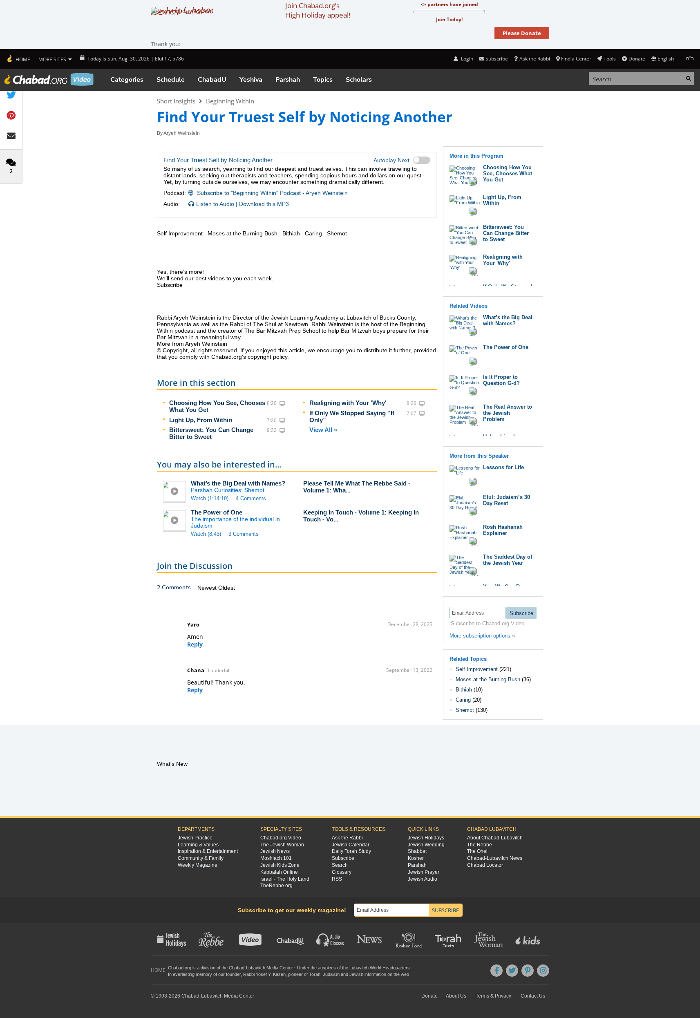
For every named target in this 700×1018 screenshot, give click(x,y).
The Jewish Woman (282, 845)
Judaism (331, 974)
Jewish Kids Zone (280, 865)
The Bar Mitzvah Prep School (282, 330)
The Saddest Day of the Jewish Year (507, 560)
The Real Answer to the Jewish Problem (507, 413)
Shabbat (417, 851)
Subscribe (343, 858)
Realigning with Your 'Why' (348, 402)
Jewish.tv (251, 939)
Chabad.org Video (280, 838)
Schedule (171, 79)
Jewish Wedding (426, 845)
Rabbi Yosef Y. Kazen (264, 974)
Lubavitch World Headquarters (379, 967)
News (370, 939)
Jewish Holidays (426, 838)
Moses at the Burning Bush (488, 679)
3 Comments (243, 534)
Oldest (226, 587)
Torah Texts (449, 939)
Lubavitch (255, 967)
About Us (456, 996)
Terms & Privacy (493, 996)
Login (466, 58)
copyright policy (267, 357)
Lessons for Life (503, 467)
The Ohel (477, 851)
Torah (314, 974)
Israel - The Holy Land (284, 879)
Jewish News (275, 851)
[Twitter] (512, 970)
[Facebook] (496, 970)
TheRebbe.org (276, 885)
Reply (195, 644)
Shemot (465, 710)
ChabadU (212, 79)
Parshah (287, 79)
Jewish (356, 974)
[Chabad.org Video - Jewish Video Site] (49, 79)
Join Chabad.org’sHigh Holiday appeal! (317, 10)
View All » (323, 429)
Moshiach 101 (276, 858)
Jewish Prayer (423, 872)
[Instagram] (543, 970)
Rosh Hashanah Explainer (503, 530)
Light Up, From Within (200, 419)
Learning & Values (198, 845)
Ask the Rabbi (534, 58)
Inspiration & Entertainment (208, 851)
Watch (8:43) (206, 534)
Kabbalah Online (279, 872)
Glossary (341, 872)
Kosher (416, 858)
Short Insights (176, 101)
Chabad (236, 967)
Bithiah (464, 690)
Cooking (410, 939)
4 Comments (251, 498)
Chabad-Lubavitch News (494, 858)
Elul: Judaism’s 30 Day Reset (506, 500)
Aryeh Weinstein (181, 133)
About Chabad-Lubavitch (495, 838)
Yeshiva (250, 79)
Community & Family (201, 858)
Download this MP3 (264, 204)
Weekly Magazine (197, 865)
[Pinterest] (527, 970)
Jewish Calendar (350, 845)
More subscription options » (482, 636)
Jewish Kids (528, 939)
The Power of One (216, 512)
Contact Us (533, 996)
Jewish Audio (422, 879)
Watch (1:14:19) (209, 498)
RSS (337, 879)
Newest (207, 587)
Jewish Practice (195, 838)
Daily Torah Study (351, 851)
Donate (636, 58)
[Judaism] (18, 59)
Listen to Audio (215, 204)
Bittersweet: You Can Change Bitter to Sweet (211, 433)
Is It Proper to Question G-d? (501, 380)
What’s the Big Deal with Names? (238, 483)
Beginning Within (230, 101)
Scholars (359, 79)
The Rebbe (479, 845)
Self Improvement (477, 669)
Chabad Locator (485, 865)
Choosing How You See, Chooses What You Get (507, 173)
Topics (323, 79)
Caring (463, 700)
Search (340, 865)
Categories (126, 79)
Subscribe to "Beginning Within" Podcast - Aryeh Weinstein (272, 193)
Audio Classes (330, 939)
